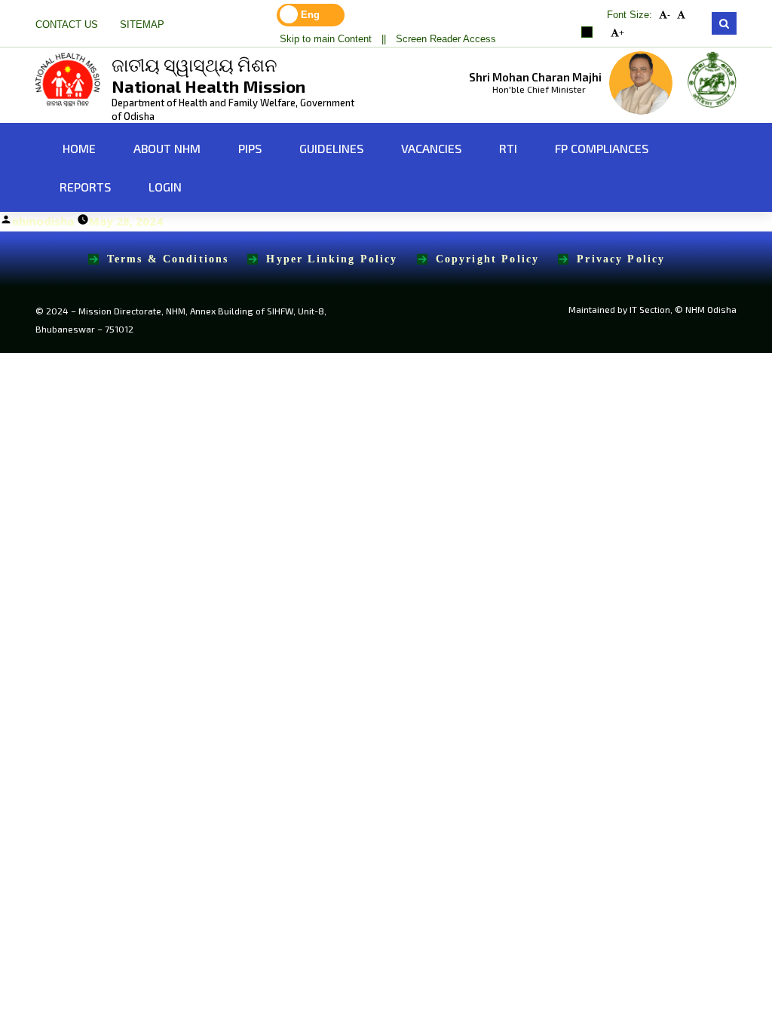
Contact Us (66, 25)
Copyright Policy (488, 259)
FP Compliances (601, 148)
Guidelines (331, 148)
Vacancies (431, 148)
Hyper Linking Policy (331, 259)
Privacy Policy (621, 259)
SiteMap (142, 25)
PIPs (250, 148)
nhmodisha (43, 220)
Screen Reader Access (446, 39)
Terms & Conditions (168, 259)
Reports (85, 186)
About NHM (167, 148)
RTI (508, 148)
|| (383, 39)
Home (78, 148)
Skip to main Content (326, 39)
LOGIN (165, 186)
